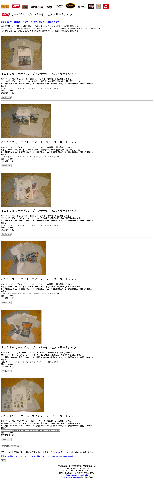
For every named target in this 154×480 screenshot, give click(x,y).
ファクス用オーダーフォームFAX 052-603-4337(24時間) (52, 456)
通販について (6, 22)
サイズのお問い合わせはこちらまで (44, 22)
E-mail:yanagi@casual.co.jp (77, 475)
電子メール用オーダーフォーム (13, 456)
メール (69, 452)
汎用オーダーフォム (51, 452)
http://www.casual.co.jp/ (70, 477)
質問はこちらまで (21, 22)
